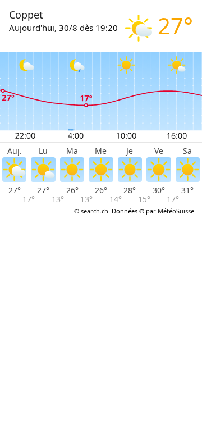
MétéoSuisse (176, 211)
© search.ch (91, 211)
